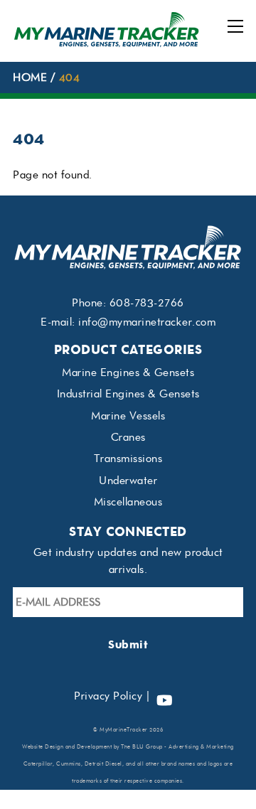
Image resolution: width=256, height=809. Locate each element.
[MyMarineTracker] (107, 44)
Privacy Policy (108, 696)
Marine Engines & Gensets (128, 372)
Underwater (128, 480)
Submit (128, 644)
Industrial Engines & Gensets (128, 394)
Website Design (42, 747)
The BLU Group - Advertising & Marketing (177, 747)
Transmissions (128, 458)
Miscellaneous (128, 502)
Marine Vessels (128, 416)
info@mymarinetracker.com (146, 322)
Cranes (128, 437)
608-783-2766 (147, 303)
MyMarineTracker (124, 730)
